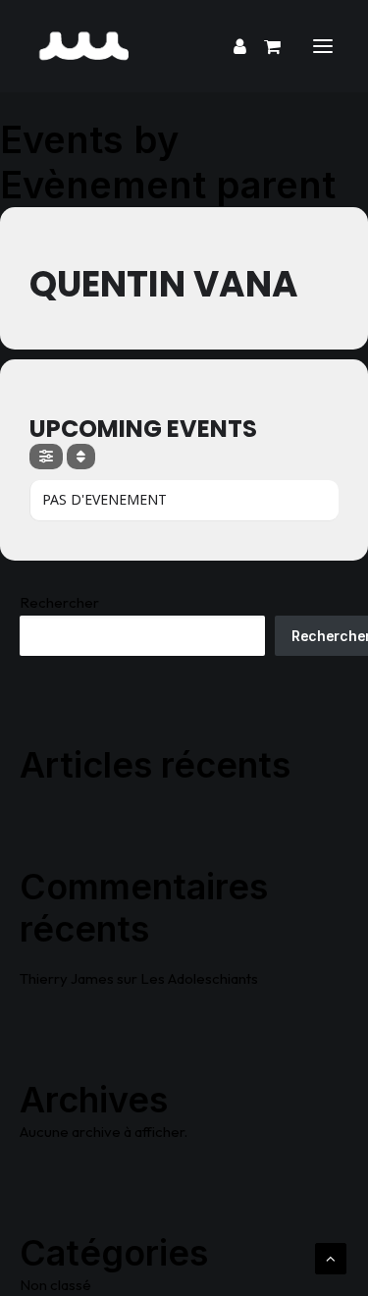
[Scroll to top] (330, 1257)
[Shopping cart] (263, 46)
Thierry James (67, 978)
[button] (323, 46)
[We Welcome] (184, 46)
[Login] (231, 46)
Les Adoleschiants (199, 978)
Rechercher (59, 602)
